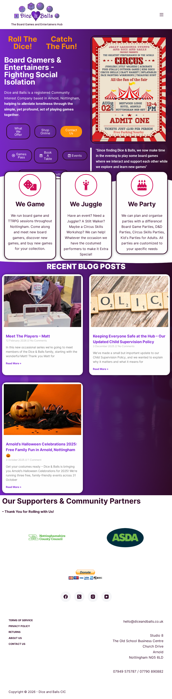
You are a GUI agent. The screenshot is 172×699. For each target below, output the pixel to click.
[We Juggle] (86, 185)
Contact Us (17, 643)
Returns (15, 632)
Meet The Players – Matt (28, 336)
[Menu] (161, 15)
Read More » (13, 363)
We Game (30, 204)
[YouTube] (106, 596)
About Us (15, 638)
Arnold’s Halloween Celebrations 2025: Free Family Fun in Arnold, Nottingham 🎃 (41, 450)
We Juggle (86, 204)
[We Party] (142, 185)
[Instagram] (93, 596)
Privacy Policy (19, 626)
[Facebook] (65, 596)
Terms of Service (21, 620)
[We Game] (30, 185)
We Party (142, 204)
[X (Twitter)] (79, 596)
